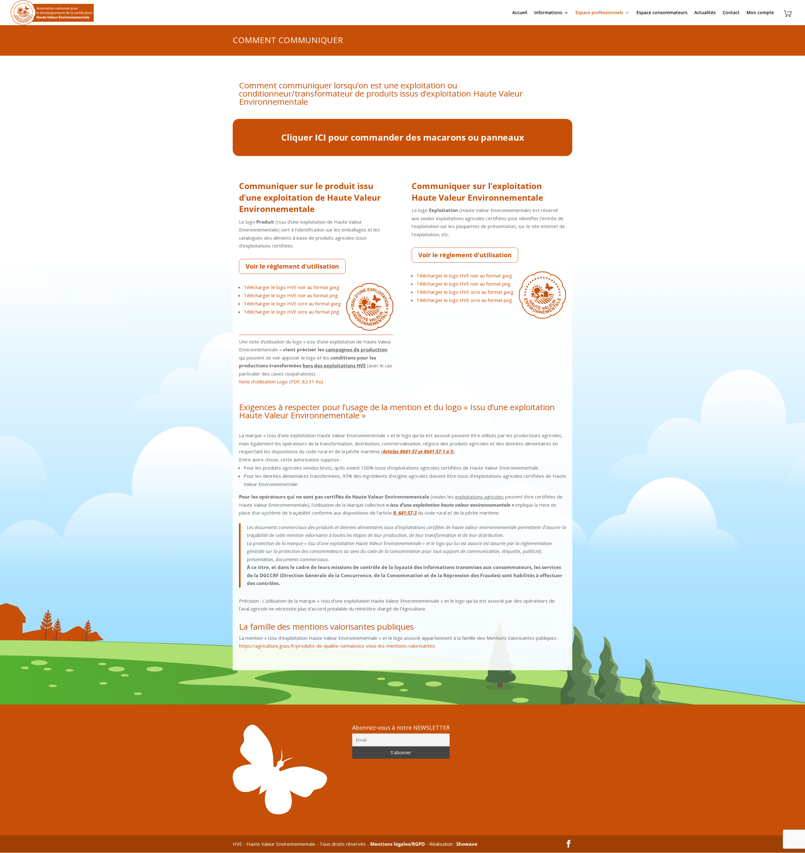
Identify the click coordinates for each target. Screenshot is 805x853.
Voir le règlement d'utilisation (292, 266)
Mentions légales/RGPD (397, 844)
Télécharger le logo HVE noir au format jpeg (291, 287)
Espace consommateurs (661, 12)
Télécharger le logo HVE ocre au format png (291, 312)
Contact (731, 12)
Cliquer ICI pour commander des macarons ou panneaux (402, 138)
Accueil (519, 12)
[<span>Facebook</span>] (568, 844)
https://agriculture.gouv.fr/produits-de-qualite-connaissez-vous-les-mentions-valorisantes (337, 646)
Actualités (705, 12)
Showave (466, 844)
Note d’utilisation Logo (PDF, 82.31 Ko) (281, 381)
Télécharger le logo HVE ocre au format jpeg (292, 303)
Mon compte (760, 12)
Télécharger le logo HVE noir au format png (291, 295)
